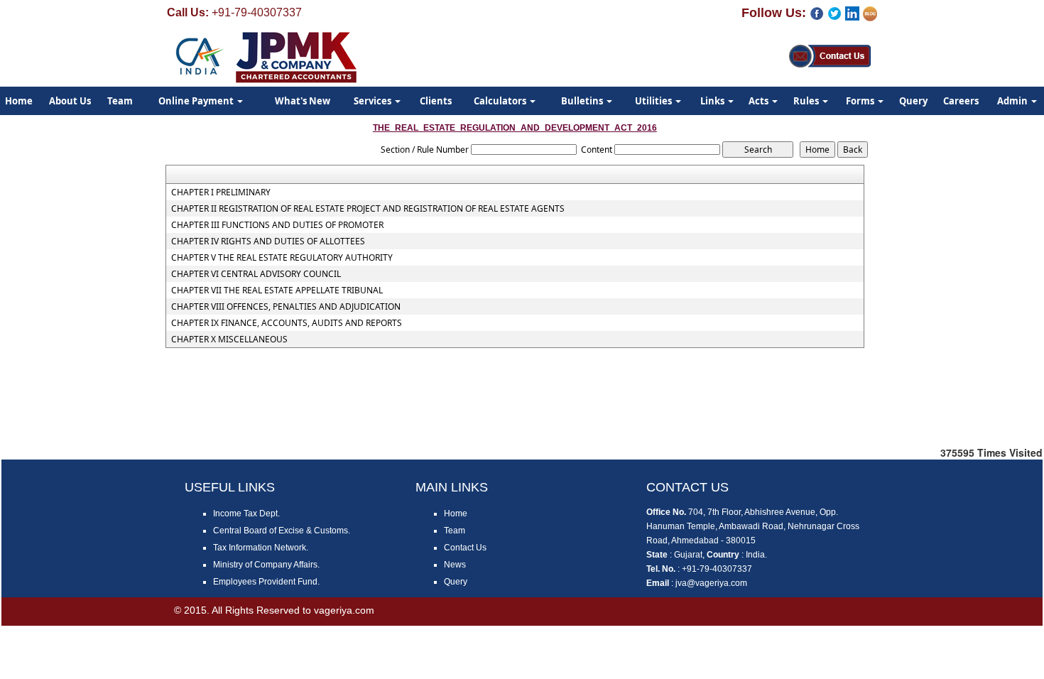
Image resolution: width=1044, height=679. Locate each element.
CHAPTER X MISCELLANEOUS (229, 339)
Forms (861, 100)
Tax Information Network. (260, 548)
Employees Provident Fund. (266, 582)
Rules (807, 100)
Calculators (501, 100)
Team (120, 100)
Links (713, 100)
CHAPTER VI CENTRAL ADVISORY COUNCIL (256, 274)
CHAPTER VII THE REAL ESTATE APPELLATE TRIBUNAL (277, 290)
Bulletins (583, 100)
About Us (70, 100)
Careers (961, 100)
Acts (760, 100)
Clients (436, 100)
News (455, 565)
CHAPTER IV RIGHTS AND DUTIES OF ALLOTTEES (268, 241)
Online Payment (197, 100)
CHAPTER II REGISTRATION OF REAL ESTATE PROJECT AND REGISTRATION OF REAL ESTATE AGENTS (368, 208)
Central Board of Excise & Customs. (281, 531)
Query (913, 100)
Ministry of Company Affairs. (266, 565)
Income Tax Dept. (246, 513)
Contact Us (465, 548)
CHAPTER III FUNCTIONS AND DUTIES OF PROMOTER (277, 225)
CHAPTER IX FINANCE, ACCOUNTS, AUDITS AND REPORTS (286, 323)
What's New (302, 100)
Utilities (654, 100)
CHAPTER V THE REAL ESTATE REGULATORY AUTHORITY (282, 258)
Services (373, 100)
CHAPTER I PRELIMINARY (221, 192)
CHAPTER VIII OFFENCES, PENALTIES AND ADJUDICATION (286, 307)
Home (455, 513)
